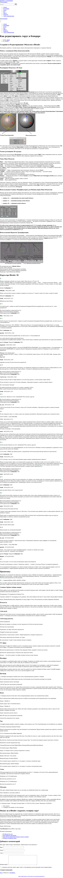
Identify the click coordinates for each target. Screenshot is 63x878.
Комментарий (4, 864)
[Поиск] (16, 4)
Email (2, 850)
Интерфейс (6, 8)
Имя (1, 847)
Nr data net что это (8, 834)
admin (8, 40)
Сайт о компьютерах (8, 16)
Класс (4, 10)
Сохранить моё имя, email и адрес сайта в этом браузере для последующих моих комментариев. (27, 867)
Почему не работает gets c (10, 838)
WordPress (12, 872)
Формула (5, 14)
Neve (1, 872)
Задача (5, 7)
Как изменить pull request (9, 835)
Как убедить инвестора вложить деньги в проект (16, 836)
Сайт (1, 853)
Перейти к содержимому (6, 0)
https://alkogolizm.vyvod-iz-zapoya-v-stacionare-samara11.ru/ (32, 876)
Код (4, 11)
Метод (5, 13)
